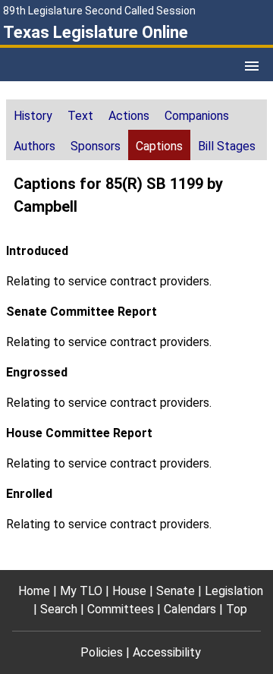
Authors (34, 146)
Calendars (190, 609)
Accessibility (167, 652)
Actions (128, 116)
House (129, 591)
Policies (101, 652)
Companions (197, 116)
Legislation (234, 591)
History (33, 116)
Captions (159, 146)
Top (236, 609)
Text (80, 116)
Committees (120, 609)
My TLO (81, 591)
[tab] (33, 114)
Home (34, 591)
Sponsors (96, 146)
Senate (175, 591)
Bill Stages (227, 146)
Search (58, 609)
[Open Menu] (252, 66)
